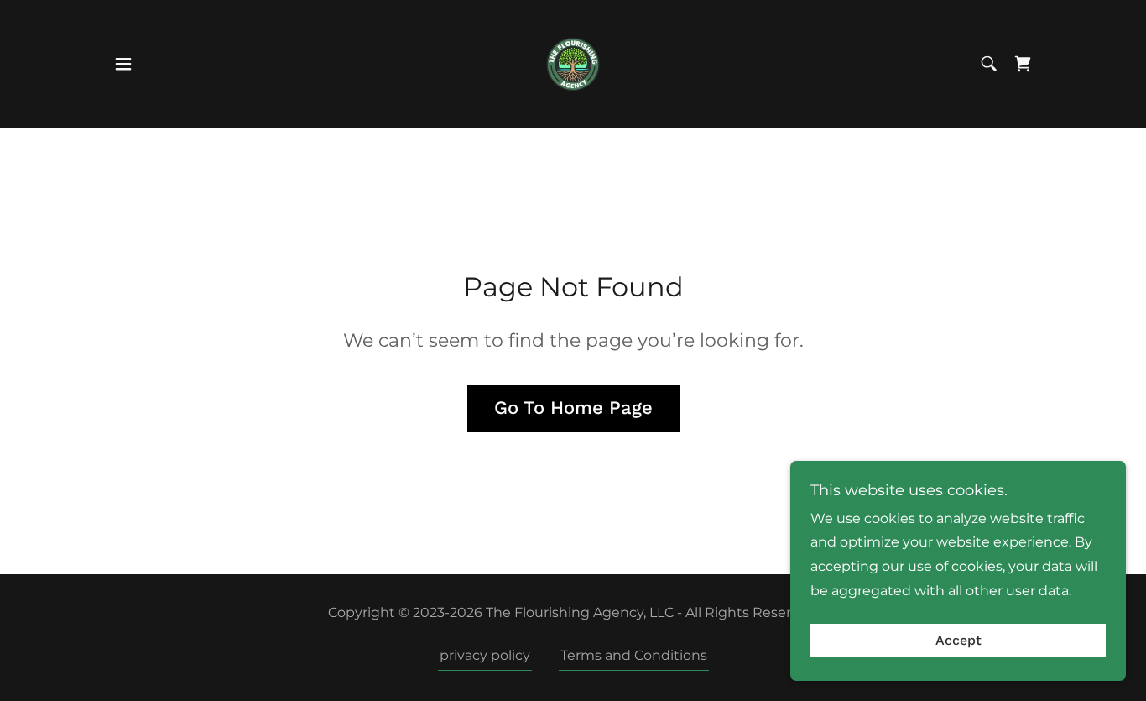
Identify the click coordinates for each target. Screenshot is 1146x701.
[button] (123, 64)
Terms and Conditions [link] (633, 655)
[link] (573, 63)
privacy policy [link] (485, 655)
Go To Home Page (573, 407)
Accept (958, 641)
